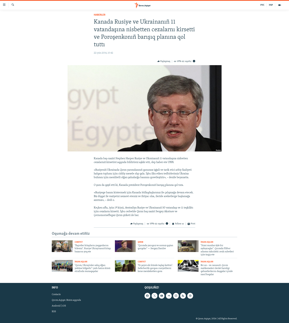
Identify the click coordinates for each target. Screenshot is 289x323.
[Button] (163, 61)
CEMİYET (79, 242)
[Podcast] (190, 296)
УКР (271, 5)
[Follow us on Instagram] (176, 296)
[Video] (279, 5)
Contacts (56, 294)
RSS (54, 312)
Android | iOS (59, 306)
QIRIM (140, 242)
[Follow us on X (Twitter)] (154, 296)
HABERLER (99, 15)
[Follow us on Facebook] (147, 296)
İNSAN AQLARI (207, 242)
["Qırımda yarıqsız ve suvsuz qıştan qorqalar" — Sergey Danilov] (125, 246)
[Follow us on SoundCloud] (169, 296)
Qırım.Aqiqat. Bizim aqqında (66, 300)
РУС (262, 5)
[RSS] (183, 296)
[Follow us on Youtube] (162, 296)
